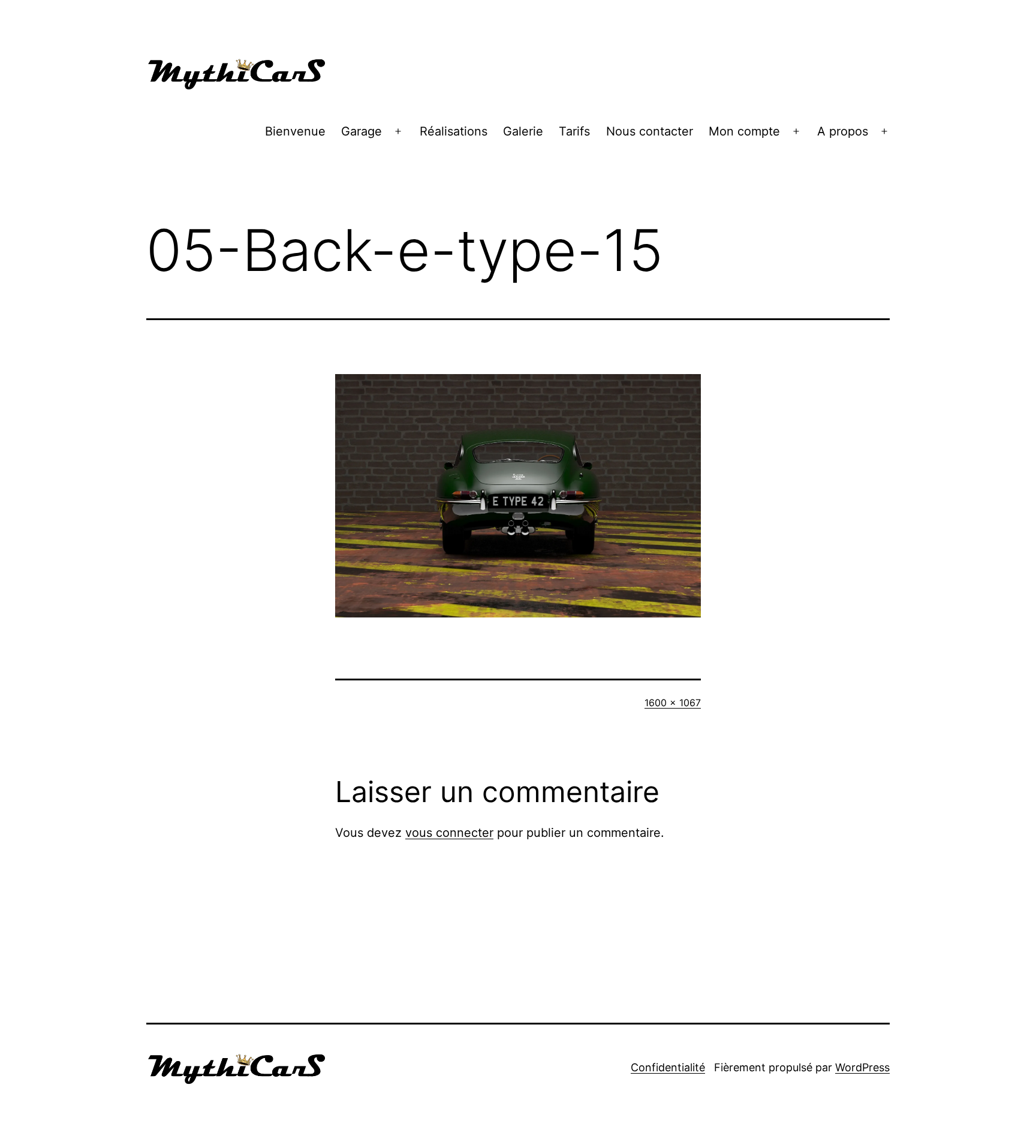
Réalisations (453, 131)
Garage (361, 131)
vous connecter (449, 832)
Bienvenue (295, 131)
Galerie (523, 131)
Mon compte (744, 131)
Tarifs (574, 131)
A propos (842, 131)
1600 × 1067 (673, 703)
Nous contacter (649, 131)
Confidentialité (668, 1067)
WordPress (862, 1067)
